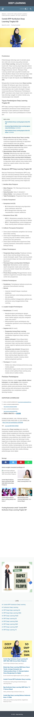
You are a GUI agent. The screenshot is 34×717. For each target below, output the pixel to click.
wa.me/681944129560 (11, 426)
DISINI (18, 413)
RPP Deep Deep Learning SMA (12, 613)
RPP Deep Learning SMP (10, 627)
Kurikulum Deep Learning (10, 607)
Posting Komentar (15, 25)
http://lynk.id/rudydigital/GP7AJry (24, 402)
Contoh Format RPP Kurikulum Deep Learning (16, 679)
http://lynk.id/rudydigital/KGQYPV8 (10, 411)
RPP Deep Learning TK (10, 630)
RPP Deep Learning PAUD (10, 616)
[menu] (4, 9)
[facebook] (5, 462)
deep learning (17, 3)
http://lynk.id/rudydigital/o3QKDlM (12, 422)
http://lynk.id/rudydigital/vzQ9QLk (10, 406)
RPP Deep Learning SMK (10, 624)
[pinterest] (21, 462)
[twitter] (13, 462)
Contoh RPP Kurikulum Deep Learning (14, 604)
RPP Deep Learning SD (10, 618)
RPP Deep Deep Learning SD (11, 610)
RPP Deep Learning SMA (10, 621)
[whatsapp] (28, 462)
